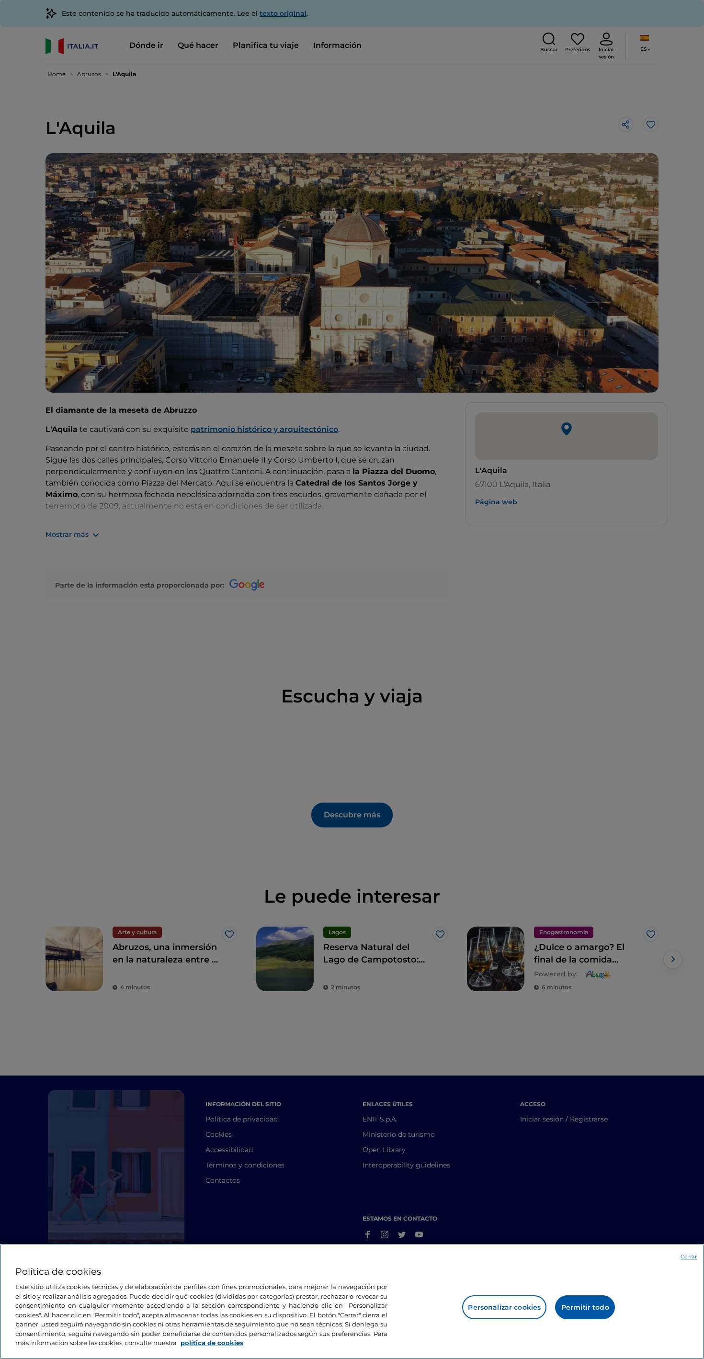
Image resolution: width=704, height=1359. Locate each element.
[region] (352, 1301)
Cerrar (689, 1256)
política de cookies (212, 1343)
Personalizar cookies (504, 1307)
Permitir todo (585, 1307)
